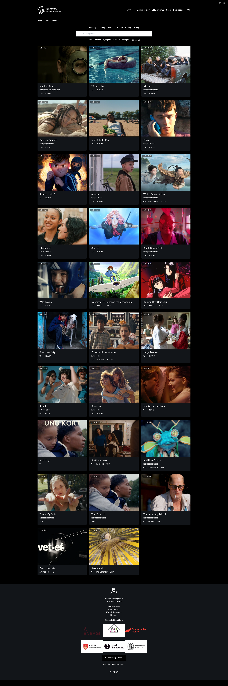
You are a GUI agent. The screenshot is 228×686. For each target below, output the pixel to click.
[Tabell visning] (136, 39)
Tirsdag (101, 27)
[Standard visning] (133, 39)
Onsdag (110, 27)
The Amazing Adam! (154, 514)
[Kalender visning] (139, 39)
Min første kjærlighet (154, 406)
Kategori (125, 40)
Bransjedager (179, 10)
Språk (115, 40)
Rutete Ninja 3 (47, 194)
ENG (129, 10)
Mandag (92, 27)
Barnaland (97, 568)
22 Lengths (97, 86)
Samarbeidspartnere (114, 658)
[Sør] (136, 630)
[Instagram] (224, 2)
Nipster (147, 86)
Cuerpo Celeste (48, 140)
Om (188, 10)
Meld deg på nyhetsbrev (114, 664)
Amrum (95, 194)
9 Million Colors (152, 460)
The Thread (97, 514)
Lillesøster (45, 248)
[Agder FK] (91, 646)
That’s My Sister (48, 514)
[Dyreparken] (114, 630)
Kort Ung (44, 460)
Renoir (43, 406)
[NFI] (114, 646)
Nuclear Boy (46, 86)
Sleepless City (47, 352)
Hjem (40, 20)
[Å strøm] (91, 630)
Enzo (146, 140)
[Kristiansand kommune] (136, 646)
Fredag (128, 27)
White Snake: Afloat (154, 194)
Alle (90, 40)
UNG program (158, 10)
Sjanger (106, 40)
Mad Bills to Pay (100, 140)
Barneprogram (143, 10)
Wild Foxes (45, 302)
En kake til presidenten (104, 352)
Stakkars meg (99, 460)
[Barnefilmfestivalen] (52, 10)
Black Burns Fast (152, 248)
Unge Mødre (150, 352)
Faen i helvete (47, 568)
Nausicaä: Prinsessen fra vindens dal (111, 302)
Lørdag (136, 27)
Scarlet (95, 248)
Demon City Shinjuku (155, 302)
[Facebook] (220, 2)
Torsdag (119, 27)
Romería (96, 406)
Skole (168, 10)
